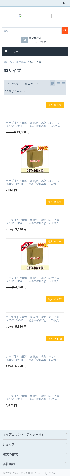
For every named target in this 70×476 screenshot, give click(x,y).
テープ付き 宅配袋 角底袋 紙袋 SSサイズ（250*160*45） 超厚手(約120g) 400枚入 (32, 319)
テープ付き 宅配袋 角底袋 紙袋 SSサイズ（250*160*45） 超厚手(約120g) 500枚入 (32, 358)
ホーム (8, 62)
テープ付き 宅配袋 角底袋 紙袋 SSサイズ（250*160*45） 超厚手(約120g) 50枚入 (32, 397)
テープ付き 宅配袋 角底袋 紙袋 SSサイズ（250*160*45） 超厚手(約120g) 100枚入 (32, 182)
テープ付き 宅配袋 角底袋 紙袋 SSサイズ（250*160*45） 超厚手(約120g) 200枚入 (32, 221)
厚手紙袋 (21, 62)
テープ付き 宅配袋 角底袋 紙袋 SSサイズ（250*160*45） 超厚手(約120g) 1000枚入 (33, 124)
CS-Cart (52, 473)
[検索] (65, 30)
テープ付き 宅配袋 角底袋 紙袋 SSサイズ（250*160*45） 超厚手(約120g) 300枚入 (32, 279)
